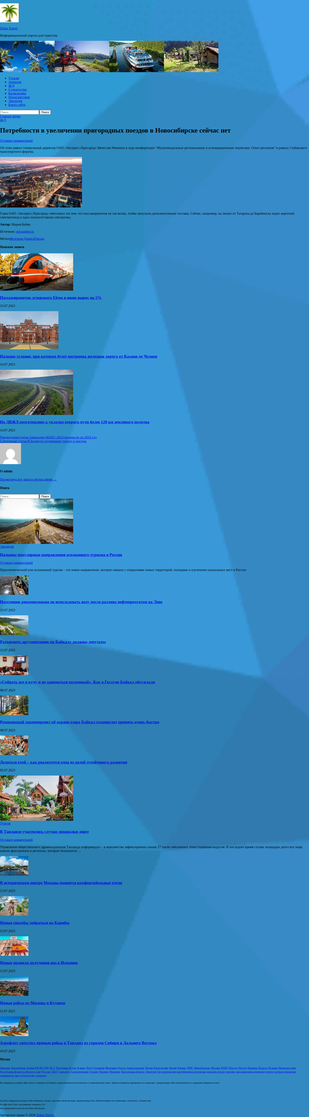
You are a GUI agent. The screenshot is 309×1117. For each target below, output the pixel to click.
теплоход (41, 1075)
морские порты (216, 1071)
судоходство (27, 1075)
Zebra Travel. (9, 28)
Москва (215, 1067)
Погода (233, 1067)
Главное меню (10, 116)
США (54, 1071)
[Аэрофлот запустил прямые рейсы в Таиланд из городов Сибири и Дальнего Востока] (14, 1035)
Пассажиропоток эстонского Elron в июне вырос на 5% (51, 297)
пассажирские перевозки (250, 1071)
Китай (173, 1067)
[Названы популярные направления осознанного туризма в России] (36, 543)
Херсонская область (133, 1071)
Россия (46, 1071)
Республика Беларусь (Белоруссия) (20, 1071)
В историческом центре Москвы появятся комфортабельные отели (61, 883)
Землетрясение (135, 1067)
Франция (115, 1071)
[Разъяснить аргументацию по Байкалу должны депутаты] (14, 634)
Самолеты (64, 1071)
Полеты (262, 1067)
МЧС (190, 1067)
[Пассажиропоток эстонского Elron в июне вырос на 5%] (36, 289)
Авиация (14, 82)
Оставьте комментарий (16, 140)
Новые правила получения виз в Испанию (39, 962)
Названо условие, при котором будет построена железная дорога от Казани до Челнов (78, 356)
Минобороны (202, 1067)
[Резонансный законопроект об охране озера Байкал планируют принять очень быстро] (14, 714)
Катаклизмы (17, 93)
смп (17, 1075)
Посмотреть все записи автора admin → (28, 479)
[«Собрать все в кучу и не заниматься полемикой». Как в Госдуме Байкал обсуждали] (14, 674)
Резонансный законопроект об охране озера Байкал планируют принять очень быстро (79, 722)
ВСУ (52, 1067)
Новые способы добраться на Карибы (34, 922)
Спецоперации (79, 1071)
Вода (89, 1067)
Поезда (39, 238)
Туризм (13, 78)
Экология (15, 101)
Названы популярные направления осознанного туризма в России (61, 555)
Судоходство (17, 89)
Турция (93, 1071)
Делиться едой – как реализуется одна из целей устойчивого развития (63, 762)
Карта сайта (16, 104)
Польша (272, 1067)
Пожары (253, 1067)
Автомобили (18, 1067)
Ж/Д (11, 86)
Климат (181, 1067)
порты (269, 1071)
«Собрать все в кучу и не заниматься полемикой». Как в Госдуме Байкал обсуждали (77, 682)
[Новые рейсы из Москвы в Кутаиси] (14, 994)
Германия (99, 1067)
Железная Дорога (21, 238)
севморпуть (7, 1075)
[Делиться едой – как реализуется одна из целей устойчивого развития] (14, 754)
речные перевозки (285, 1071)
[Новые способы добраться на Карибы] (14, 914)
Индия (149, 1067)
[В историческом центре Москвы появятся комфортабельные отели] (14, 874)
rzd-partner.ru (25, 231)
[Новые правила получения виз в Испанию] (14, 954)
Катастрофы (161, 1067)
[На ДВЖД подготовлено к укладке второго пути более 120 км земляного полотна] (36, 414)
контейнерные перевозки (191, 1071)
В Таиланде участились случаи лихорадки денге (44, 831)
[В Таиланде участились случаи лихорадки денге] (36, 819)
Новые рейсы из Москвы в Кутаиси (32, 1003)
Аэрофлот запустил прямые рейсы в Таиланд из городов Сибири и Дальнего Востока (78, 1043)
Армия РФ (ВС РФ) (37, 1067)
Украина (104, 1071)
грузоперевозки (166, 1071)
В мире (81, 1067)
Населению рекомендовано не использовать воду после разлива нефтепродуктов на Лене (81, 602)
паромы (230, 1071)
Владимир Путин (66, 1067)
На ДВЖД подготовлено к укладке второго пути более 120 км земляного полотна (74, 422)
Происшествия (19, 97)
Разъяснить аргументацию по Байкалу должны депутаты (53, 642)
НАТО (224, 1067)
